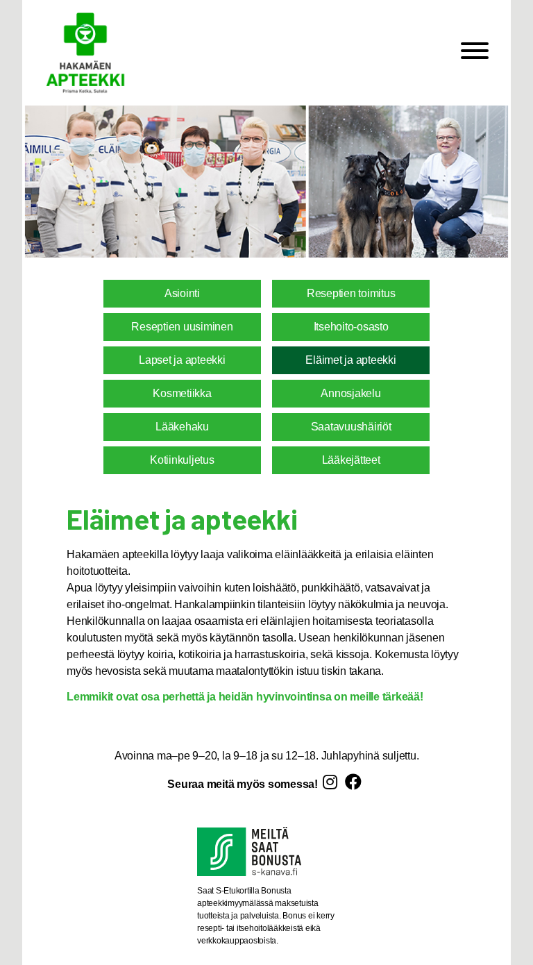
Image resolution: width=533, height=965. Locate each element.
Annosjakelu (350, 393)
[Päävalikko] (475, 53)
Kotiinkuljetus (182, 460)
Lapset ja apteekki (182, 360)
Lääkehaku (182, 427)
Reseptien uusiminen (181, 327)
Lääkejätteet (351, 460)
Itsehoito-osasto (351, 327)
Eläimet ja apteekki (350, 360)
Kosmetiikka (182, 393)
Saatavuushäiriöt (351, 427)
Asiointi (182, 293)
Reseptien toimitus (351, 293)
